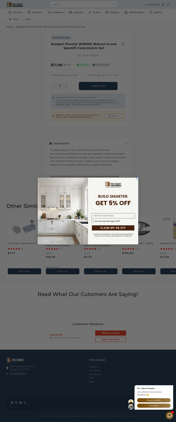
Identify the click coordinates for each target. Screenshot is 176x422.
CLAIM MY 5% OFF (113, 227)
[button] (169, 415)
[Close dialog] (137, 179)
